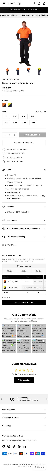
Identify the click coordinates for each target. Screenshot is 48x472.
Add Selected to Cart (24, 303)
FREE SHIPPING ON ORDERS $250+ (24, 10)
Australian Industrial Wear (11, 79)
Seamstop (18, 464)
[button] (44, 3)
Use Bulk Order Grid (24, 142)
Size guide (42, 111)
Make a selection (32, 135)
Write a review (24, 380)
